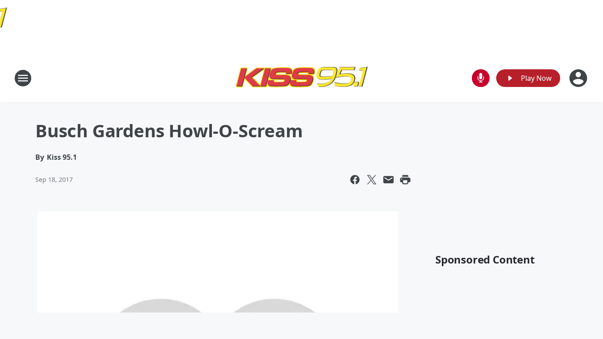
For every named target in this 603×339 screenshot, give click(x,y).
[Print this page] (405, 179)
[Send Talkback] (481, 78)
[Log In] (579, 78)
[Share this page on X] (372, 179)
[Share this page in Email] (388, 179)
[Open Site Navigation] (23, 78)
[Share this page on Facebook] (355, 179)
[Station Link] (301, 78)
